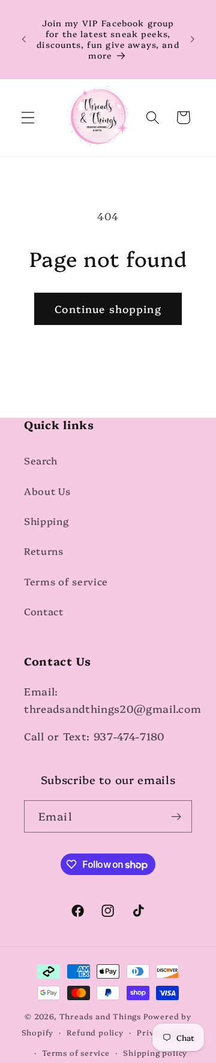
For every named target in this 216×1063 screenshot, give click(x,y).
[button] (28, 117)
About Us (47, 490)
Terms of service (66, 581)
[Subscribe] (176, 816)
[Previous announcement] (23, 39)
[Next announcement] (192, 39)
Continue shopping (108, 308)
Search (41, 460)
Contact (44, 611)
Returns (44, 550)
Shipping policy (155, 1052)
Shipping (46, 520)
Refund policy (95, 1032)
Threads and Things (100, 1016)
